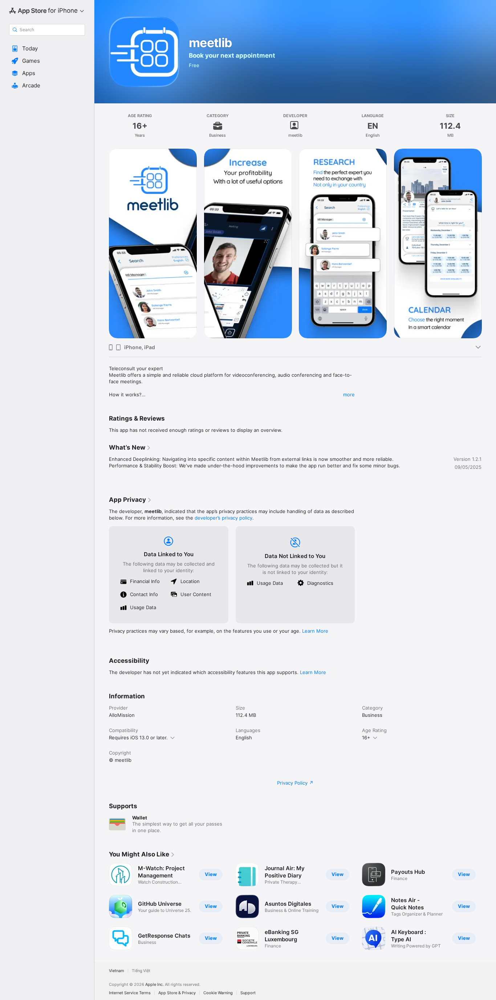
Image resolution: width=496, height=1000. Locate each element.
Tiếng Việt (141, 971)
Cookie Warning (218, 993)
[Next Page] (489, 243)
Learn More (315, 631)
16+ (366, 737)
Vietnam (116, 971)
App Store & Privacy (177, 993)
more (349, 394)
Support (248, 993)
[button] (47, 48)
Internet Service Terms (130, 993)
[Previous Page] (102, 243)
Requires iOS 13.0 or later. (138, 737)
